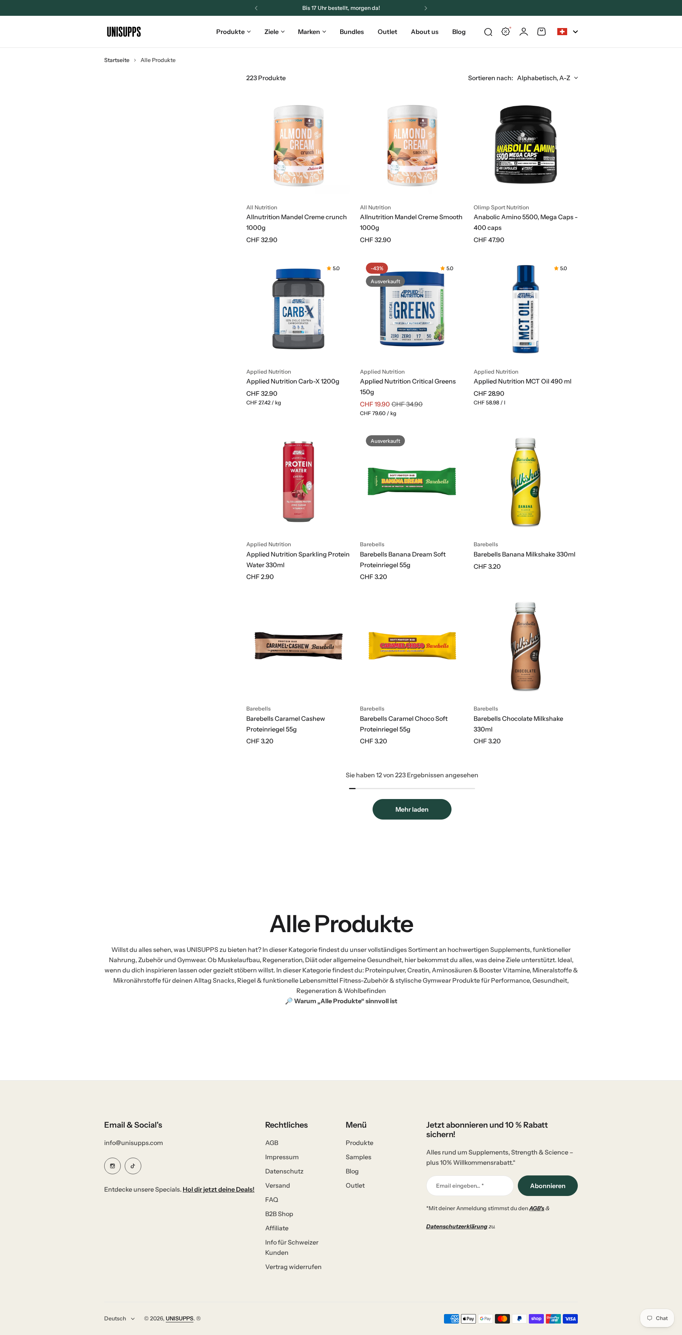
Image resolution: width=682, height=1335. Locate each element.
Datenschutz (284, 1171)
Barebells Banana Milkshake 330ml (524, 554)
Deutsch (115, 1318)
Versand (277, 1185)
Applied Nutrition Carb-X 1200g (292, 381)
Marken (309, 32)
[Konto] (523, 31)
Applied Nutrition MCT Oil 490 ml (522, 381)
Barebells (372, 544)
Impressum (282, 1157)
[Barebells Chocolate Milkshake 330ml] (526, 646)
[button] (256, 8)
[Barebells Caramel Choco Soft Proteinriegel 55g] (412, 646)
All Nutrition (261, 207)
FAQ (271, 1199)
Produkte (230, 32)
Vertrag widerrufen (293, 1267)
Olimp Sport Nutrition (501, 207)
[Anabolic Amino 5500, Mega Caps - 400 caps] (526, 144)
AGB (271, 1143)
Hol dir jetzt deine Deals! (219, 1189)
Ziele (271, 32)
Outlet (355, 1185)
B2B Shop (279, 1214)
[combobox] (567, 31)
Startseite (116, 60)
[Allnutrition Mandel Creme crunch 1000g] (298, 144)
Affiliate (277, 1228)
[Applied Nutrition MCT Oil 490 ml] (526, 309)
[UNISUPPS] (124, 31)
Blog (352, 1171)
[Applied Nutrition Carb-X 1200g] (298, 309)
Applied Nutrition (268, 371)
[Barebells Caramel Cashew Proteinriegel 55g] (298, 646)
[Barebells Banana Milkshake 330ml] (526, 481)
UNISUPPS (179, 1318)
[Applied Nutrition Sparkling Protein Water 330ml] (298, 481)
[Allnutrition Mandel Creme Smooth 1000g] (412, 144)
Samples (358, 1157)
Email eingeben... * (460, 1185)
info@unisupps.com (133, 1143)
